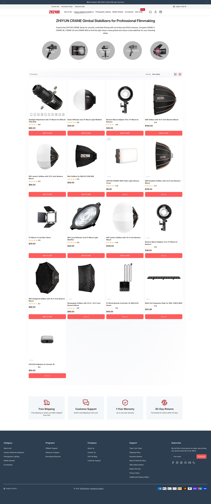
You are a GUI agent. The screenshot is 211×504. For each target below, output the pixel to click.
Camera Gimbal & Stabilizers (14, 452)
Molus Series (78, 51)
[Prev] (4, 2)
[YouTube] (185, 462)
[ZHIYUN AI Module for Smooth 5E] (47, 339)
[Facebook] (173, 462)
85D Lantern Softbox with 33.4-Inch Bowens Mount (123, 239)
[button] (180, 6)
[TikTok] (181, 462)
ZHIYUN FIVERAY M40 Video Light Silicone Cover (122, 182)
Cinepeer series (132, 51)
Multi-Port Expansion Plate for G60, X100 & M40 (163, 303)
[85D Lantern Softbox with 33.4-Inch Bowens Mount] (125, 217)
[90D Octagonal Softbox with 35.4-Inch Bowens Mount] (47, 278)
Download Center (67, 6)
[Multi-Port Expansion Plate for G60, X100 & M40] (163, 278)
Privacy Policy (134, 473)
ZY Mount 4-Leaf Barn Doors (40, 237)
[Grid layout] (180, 74)
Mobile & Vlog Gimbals (51, 51)
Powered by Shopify (96, 488)
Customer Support (94, 460)
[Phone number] (194, 462)
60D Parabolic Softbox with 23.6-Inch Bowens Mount (162, 182)
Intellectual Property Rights (139, 477)
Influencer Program (52, 452)
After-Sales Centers (136, 465)
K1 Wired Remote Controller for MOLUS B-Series (122, 304)
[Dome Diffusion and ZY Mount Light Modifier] (86, 99)
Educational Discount (53, 456)
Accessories (8, 465)
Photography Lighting (11, 456)
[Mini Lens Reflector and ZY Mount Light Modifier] (86, 217)
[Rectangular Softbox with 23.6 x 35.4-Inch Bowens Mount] (86, 278)
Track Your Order (135, 448)
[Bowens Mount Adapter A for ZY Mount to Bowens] (163, 217)
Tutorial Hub (55, 6)
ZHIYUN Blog (92, 456)
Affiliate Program (52, 448)
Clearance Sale (80, 6)
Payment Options (135, 456)
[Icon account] (155, 12)
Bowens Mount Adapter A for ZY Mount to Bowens (161, 243)
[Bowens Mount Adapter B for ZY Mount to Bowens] (125, 99)
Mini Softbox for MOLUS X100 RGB (80, 176)
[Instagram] (177, 462)
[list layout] (175, 74)
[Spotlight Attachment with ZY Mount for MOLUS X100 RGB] (47, 99)
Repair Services (135, 469)
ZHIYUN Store (84, 488)
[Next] (206, 2)
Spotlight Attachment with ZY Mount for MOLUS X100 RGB (47, 121)
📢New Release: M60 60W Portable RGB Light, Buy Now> (91, 2)
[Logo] (54, 12)
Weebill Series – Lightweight (105, 51)
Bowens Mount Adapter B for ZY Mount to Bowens (122, 121)
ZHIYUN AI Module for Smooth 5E (42, 364)
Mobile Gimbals (9, 460)
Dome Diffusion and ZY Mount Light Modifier (84, 120)
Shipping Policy (135, 452)
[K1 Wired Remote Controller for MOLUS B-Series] (125, 278)
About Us (91, 448)
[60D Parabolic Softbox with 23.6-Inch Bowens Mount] (163, 155)
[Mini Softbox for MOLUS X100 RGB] (86, 155)
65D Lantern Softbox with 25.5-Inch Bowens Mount (46, 177)
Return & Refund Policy (137, 460)
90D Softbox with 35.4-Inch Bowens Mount (161, 120)
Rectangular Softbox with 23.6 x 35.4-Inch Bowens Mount (83, 304)
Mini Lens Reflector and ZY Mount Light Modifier (82, 239)
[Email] (189, 462)
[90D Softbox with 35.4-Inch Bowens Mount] (163, 99)
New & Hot (7, 448)
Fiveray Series (159, 51)
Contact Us (92, 452)
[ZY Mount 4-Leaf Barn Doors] (47, 217)
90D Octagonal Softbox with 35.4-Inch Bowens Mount (47, 300)
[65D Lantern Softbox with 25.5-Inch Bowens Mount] (47, 155)
